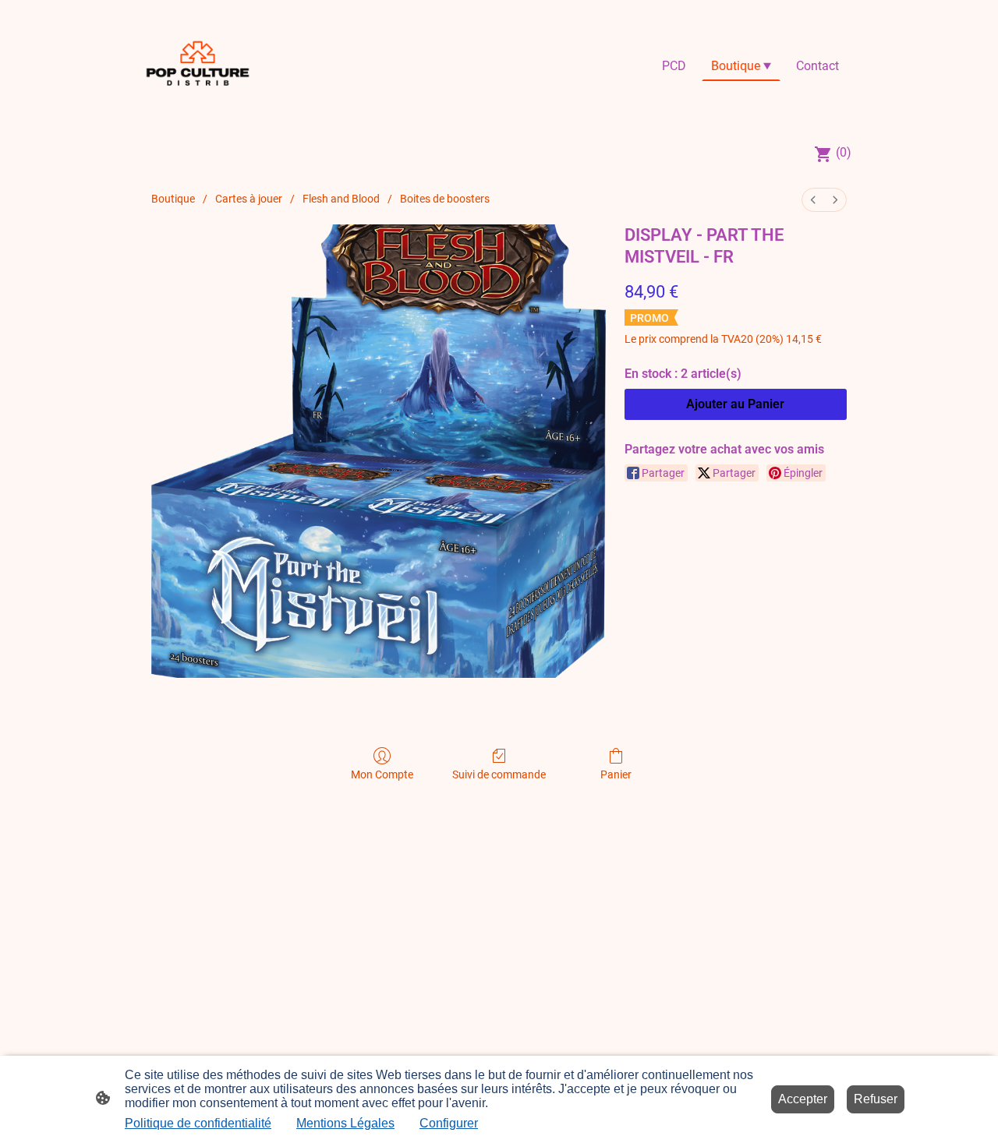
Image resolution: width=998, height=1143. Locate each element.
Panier (616, 774)
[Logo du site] (197, 66)
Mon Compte (382, 774)
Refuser (875, 1099)
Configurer (448, 1123)
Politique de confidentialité (198, 1123)
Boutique (173, 198)
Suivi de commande (499, 774)
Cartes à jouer (248, 198)
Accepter (802, 1099)
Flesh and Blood (341, 198)
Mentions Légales (345, 1123)
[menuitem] (813, 200)
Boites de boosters (445, 198)
